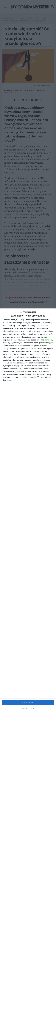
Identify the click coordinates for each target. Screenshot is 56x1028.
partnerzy (49, 340)
